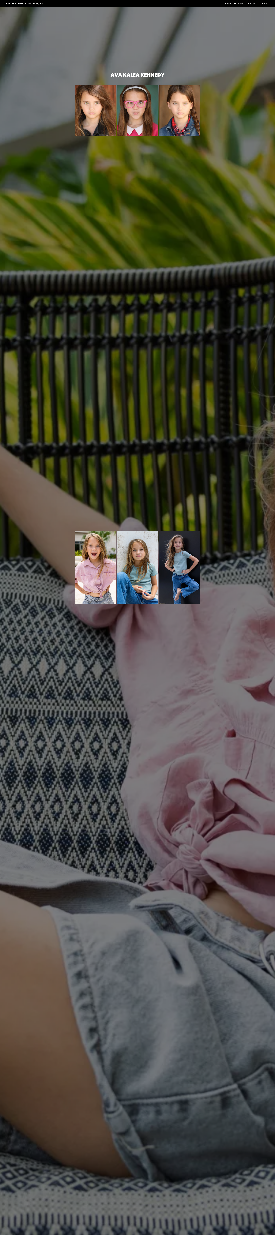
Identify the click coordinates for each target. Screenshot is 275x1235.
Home (228, 3)
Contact (265, 3)
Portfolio (252, 3)
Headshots (239, 3)
